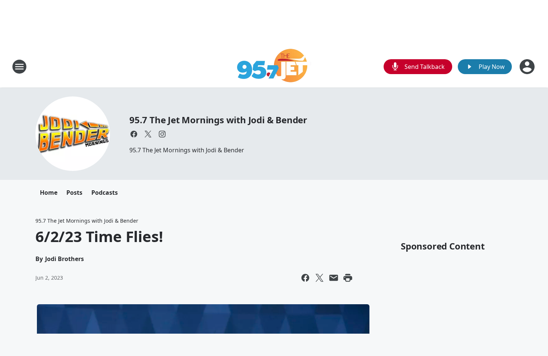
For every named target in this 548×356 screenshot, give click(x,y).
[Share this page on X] (319, 278)
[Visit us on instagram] (162, 134)
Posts (74, 192)
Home (48, 192)
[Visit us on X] (148, 134)
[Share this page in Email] (333, 278)
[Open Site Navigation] (19, 66)
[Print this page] (348, 278)
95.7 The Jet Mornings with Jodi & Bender (218, 120)
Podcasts (104, 192)
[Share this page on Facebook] (305, 278)
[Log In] (528, 66)
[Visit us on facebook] (133, 134)
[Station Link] (274, 66)
